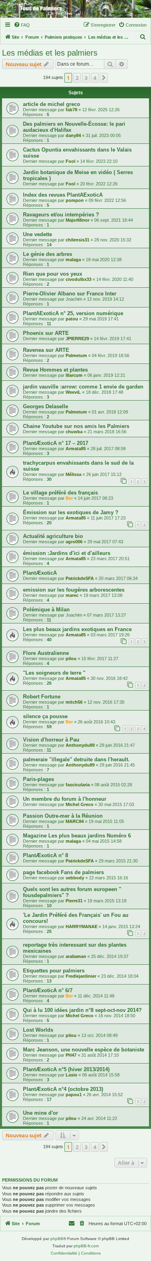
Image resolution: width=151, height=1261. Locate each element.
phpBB (56, 1238)
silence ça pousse (45, 716)
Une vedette (37, 234)
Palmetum (76, 355)
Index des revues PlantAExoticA (63, 195)
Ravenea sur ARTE (46, 350)
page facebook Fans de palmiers (63, 872)
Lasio (71, 1074)
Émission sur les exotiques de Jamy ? (70, 512)
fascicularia (78, 784)
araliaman (76, 956)
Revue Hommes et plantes (55, 370)
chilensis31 (77, 239)
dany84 (73, 135)
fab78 (71, 109)
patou (72, 318)
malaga (73, 259)
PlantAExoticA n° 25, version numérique (73, 313)
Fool (70, 161)
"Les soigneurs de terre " (54, 673)
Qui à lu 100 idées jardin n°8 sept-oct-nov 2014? (82, 1010)
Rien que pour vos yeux (52, 274)
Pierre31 (74, 900)
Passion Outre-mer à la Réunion (63, 816)
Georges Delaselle (45, 406)
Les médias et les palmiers (49, 52)
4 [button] (94, 77)
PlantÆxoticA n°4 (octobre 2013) (63, 1089)
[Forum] (75, 9)
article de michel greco (51, 104)
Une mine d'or (40, 1113)
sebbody (75, 877)
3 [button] (86, 77)
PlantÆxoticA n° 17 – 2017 (55, 443)
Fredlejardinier (81, 976)
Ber (69, 498)
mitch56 (74, 702)
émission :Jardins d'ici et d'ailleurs (66, 553)
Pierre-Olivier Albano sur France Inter (69, 294)
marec (72, 595)
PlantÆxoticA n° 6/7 (47, 990)
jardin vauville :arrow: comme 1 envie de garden (83, 387)
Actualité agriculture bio (53, 536)
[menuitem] (22, 25)
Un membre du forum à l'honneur (64, 799)
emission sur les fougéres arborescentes (73, 590)
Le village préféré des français (60, 493)
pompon (75, 200)
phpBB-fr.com (86, 1246)
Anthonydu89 (80, 745)
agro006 (74, 541)
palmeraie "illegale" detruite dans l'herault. (76, 759)
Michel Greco (79, 804)
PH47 (71, 1055)
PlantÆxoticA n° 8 (45, 855)
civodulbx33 (78, 279)
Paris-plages (38, 779)
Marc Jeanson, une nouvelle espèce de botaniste (83, 1050)
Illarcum (74, 375)
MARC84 (75, 821)
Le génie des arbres (47, 254)
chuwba (74, 431)
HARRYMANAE (81, 926)
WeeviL (73, 392)
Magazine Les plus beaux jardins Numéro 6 (77, 836)
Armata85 (76, 448)
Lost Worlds (38, 1030)
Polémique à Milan (46, 610)
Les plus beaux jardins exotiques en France (77, 629)
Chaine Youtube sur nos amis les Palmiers (76, 426)
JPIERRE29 (77, 338)
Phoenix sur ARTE (46, 333)
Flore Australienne (46, 653)
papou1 (74, 1094)
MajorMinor (77, 220)
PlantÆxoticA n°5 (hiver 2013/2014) (66, 1069)
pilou (71, 658)
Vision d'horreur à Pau (51, 740)
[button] (104, 78)
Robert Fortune (41, 697)
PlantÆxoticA (40, 573)
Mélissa (73, 474)
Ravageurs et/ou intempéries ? (61, 215)
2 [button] (77, 77)
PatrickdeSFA (80, 578)
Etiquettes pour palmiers (54, 971)
